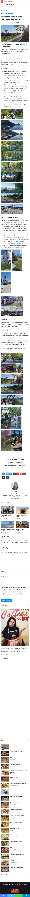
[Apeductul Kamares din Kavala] (7, 510)
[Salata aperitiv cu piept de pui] (5, 856)
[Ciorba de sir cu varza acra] (5, 824)
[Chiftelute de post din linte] (5, 843)
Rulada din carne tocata (15, 757)
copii (22, 459)
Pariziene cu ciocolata (15, 764)
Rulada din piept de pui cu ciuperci (18, 783)
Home (3, 10)
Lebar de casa (13, 860)
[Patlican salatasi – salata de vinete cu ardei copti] (5, 772)
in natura (10, 462)
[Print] (7, 477)
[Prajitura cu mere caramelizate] (5, 798)
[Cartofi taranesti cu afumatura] (5, 817)
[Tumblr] (14, 474)
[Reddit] (21, 474)
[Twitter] (7, 474)
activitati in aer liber (12, 459)
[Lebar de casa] (5, 863)
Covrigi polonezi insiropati (16, 751)
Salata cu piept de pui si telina (17, 835)
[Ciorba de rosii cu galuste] (5, 811)
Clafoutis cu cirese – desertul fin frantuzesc (14, 1)
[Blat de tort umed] (5, 779)
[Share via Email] (3, 477)
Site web (3, 582)
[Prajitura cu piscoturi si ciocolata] (5, 792)
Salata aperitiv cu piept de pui (17, 854)
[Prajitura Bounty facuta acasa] (5, 747)
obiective (19, 462)
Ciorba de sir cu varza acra (16, 822)
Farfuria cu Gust (13, 649)
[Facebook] (3, 474)
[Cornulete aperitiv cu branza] (5, 805)
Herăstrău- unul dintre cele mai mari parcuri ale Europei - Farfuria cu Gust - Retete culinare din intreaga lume (14, 542)
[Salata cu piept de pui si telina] (5, 837)
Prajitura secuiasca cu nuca (16, 867)
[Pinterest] (17, 474)
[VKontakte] (24, 474)
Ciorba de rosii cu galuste (16, 809)
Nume (3, 571)
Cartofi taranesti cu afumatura (17, 815)
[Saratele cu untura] (5, 830)
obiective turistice (11, 465)
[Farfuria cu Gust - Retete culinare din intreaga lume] (9, 5)
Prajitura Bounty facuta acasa (17, 745)
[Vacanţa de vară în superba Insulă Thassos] (7, 524)
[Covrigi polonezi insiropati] (5, 753)
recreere (22, 465)
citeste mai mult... (5, 654)
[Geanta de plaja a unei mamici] (22, 510)
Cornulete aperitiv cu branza (16, 802)
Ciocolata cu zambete (23, 649)
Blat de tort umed (14, 777)
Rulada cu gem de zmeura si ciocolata (19, 847)
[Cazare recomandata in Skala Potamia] (22, 524)
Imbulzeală (15, 241)
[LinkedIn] (10, 474)
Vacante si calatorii (9, 13)
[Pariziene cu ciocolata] (5, 766)
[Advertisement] (15, 700)
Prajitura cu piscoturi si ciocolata (17, 790)
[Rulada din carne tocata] (5, 760)
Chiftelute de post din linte (16, 841)
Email (2, 576)
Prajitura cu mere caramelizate (17, 796)
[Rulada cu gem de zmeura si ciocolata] (5, 850)
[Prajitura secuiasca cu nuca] (5, 869)
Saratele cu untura (14, 828)
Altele (7, 10)
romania (11, 468)
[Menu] (2, 5)
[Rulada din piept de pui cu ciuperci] (5, 785)
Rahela (4, 22)
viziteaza (19, 468)
